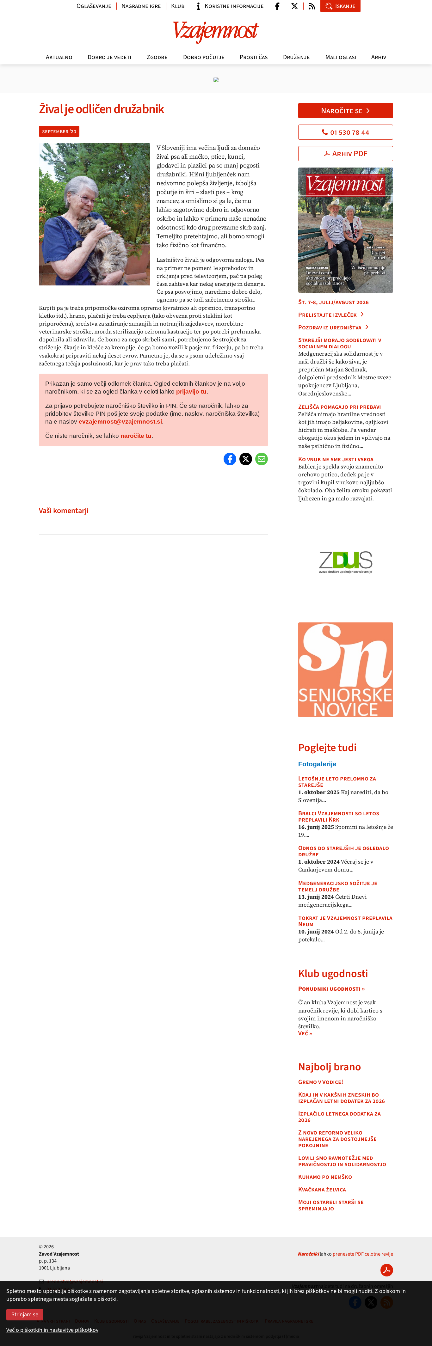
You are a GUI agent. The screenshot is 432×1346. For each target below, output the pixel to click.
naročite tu (135, 435)
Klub (178, 6)
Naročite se (341, 110)
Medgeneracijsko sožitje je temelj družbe (337, 886)
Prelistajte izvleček (327, 315)
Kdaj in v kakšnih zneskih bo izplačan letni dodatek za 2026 (341, 1098)
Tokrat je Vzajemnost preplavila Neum (345, 921)
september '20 (59, 131)
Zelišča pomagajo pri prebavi (339, 407)
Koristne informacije (234, 6)
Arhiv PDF (349, 153)
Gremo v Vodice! (320, 1082)
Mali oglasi (340, 57)
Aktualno (59, 57)
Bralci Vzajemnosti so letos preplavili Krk (338, 816)
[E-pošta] (261, 459)
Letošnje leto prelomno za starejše (337, 781)
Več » (305, 1033)
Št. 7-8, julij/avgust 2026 (333, 302)
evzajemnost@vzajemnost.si (120, 421)
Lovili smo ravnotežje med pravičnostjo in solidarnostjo (342, 1161)
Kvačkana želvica (322, 1189)
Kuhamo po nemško (325, 1177)
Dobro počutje (204, 57)
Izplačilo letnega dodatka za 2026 (339, 1116)
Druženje (296, 57)
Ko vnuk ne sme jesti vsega (335, 459)
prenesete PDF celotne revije (363, 1254)
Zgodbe (157, 57)
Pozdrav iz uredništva (329, 327)
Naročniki (308, 1254)
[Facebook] (230, 459)
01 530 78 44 (349, 132)
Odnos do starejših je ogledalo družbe (343, 851)
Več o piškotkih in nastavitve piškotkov (52, 1330)
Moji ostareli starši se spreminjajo (331, 1205)
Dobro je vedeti (109, 57)
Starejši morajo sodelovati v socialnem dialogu (339, 343)
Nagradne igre (141, 6)
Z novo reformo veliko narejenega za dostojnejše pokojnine (337, 1138)
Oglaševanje (94, 6)
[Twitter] (245, 459)
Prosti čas (254, 57)
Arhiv (378, 57)
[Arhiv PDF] (386, 1270)
